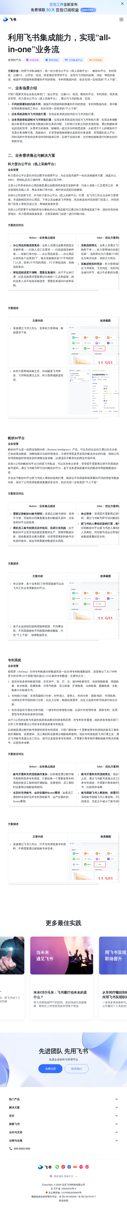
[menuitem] (63, 1099)
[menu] (63, 1124)
